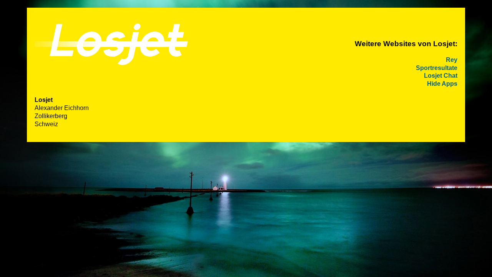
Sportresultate (436, 68)
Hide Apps (442, 83)
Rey (451, 60)
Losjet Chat (440, 75)
